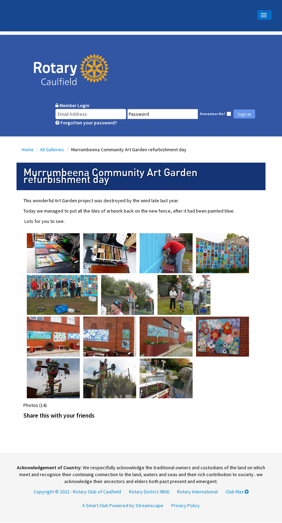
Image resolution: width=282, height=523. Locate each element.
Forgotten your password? (88, 123)
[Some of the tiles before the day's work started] (53, 252)
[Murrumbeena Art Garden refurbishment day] (109, 252)
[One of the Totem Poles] (53, 378)
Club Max (235, 492)
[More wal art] (109, 336)
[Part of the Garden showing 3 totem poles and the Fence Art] (166, 378)
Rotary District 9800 (149, 492)
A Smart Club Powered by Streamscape (122, 505)
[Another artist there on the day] (127, 294)
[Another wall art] (222, 336)
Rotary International (197, 492)
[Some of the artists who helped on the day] (184, 294)
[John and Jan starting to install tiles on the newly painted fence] (166, 252)
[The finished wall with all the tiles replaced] (222, 252)
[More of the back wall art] (166, 336)
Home (28, 149)
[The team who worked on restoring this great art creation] (62, 294)
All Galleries (52, 149)
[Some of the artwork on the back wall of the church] (53, 336)
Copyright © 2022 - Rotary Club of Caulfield (77, 492)
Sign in (244, 114)
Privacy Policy (185, 505)
